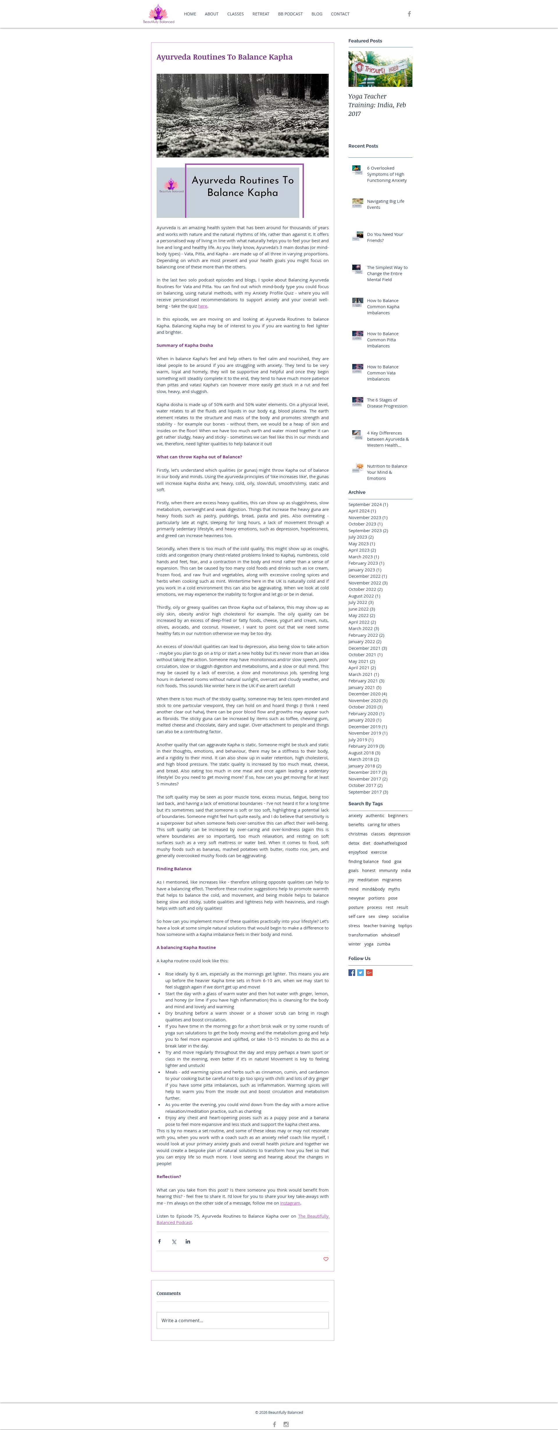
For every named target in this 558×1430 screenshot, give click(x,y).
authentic (375, 815)
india (406, 870)
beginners (398, 815)
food (386, 861)
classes (378, 834)
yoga (368, 944)
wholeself (390, 935)
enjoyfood (358, 852)
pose (393, 898)
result (402, 907)
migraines (392, 879)
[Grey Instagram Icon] (286, 1424)
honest (368, 870)
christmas (358, 834)
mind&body (373, 889)
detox (353, 843)
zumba (383, 944)
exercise (379, 852)
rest (389, 907)
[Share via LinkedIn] (188, 1241)
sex (372, 916)
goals (353, 870)
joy (351, 879)
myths (394, 889)
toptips (405, 925)
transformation (363, 935)
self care (356, 916)
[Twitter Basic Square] (360, 972)
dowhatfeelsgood (390, 843)
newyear (356, 898)
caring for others (384, 824)
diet (366, 843)
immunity (388, 870)
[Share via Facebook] (159, 1241)
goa (397, 861)
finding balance (363, 861)
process (374, 907)
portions (377, 898)
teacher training (379, 925)
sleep (383, 916)
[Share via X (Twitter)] (173, 1241)
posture (356, 907)
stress (354, 925)
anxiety (355, 815)
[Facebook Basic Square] (351, 972)
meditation (368, 879)
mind (353, 889)
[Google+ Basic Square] (369, 972)
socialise (400, 916)
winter (354, 944)
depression (399, 834)
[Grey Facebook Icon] (409, 13)
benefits (356, 824)
